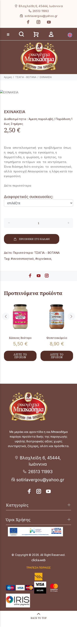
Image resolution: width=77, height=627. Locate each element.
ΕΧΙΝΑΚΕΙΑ (46, 77)
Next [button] (71, 316)
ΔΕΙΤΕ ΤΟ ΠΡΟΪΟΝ (20, 356)
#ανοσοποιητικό (22, 258)
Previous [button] (5, 316)
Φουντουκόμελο (56, 338)
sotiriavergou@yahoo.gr (41, 16)
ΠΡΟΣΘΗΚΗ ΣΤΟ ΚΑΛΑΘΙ (34, 239)
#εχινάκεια (43, 258)
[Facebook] (28, 22)
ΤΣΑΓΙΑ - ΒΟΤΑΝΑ (25, 77)
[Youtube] (48, 22)
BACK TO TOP (38, 618)
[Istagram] (39, 491)
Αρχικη (8, 77)
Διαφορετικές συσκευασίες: (28, 197)
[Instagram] (38, 22)
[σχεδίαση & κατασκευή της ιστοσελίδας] (38, 559)
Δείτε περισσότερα (17, 185)
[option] (38, 92)
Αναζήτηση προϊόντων (18, 28)
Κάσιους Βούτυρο (20, 338)
